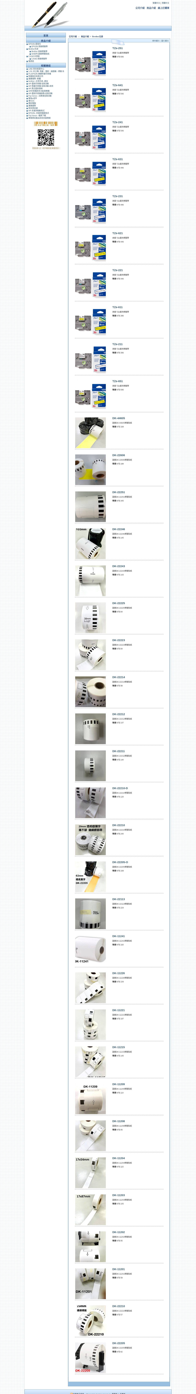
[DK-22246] (90, 558)
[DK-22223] (90, 669)
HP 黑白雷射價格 (35, 89)
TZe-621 (117, 233)
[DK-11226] (90, 1002)
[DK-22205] (90, 1372)
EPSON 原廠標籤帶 (40, 46)
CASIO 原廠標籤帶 (39, 59)
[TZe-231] (90, 225)
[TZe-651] (90, 410)
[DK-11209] (90, 1113)
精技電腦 (32, 103)
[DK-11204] (90, 1187)
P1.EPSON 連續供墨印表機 (39, 74)
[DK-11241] (90, 965)
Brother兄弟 (97, 36)
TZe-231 (117, 196)
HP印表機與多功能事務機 (38, 91)
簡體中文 (165, 3)
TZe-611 (117, 307)
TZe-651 (117, 381)
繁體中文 (156, 3)
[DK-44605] (90, 447)
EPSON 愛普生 (34, 44)
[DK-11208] (90, 1150)
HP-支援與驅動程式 (36, 111)
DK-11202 (118, 1232)
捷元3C (31, 101)
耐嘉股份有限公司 (35, 76)
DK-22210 (118, 825)
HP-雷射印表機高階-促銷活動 (40, 93)
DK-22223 (118, 640)
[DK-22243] (90, 595)
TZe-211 (117, 344)
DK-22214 (118, 677)
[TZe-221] (90, 299)
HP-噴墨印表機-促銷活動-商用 (40, 86)
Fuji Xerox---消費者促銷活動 (40, 96)
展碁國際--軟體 (34, 79)
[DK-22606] (90, 484)
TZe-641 (117, 85)
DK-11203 (118, 1195)
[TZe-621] (90, 262)
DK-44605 (118, 418)
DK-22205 (118, 1343)
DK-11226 (118, 973)
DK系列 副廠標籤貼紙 (40, 54)
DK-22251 (118, 492)
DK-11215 (118, 1047)
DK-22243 (118, 566)
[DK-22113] (90, 928)
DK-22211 (118, 751)
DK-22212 (118, 714)
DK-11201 (118, 1269)
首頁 (45, 35)
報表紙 (31, 61)
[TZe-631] (90, 188)
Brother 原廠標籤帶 (39, 51)
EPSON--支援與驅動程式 (38, 113)
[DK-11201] (90, 1298)
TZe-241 (117, 122)
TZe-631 (117, 159)
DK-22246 (118, 529)
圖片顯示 (165, 41)
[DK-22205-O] (90, 891)
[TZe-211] (90, 373)
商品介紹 (151, 8)
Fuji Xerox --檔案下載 (37, 116)
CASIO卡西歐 (34, 56)
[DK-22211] (90, 780)
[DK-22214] (90, 706)
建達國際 (32, 106)
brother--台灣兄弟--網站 (38, 81)
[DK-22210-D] (90, 817)
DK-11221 (118, 1010)
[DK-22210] (90, 854)
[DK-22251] (90, 521)
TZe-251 (117, 48)
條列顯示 (156, 41)
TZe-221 (117, 270)
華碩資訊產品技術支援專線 (39, 118)
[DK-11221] (90, 1039)
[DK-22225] (90, 632)
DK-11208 (118, 1121)
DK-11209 (118, 1084)
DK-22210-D (120, 788)
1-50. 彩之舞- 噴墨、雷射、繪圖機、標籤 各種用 (46, 71)
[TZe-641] (90, 114)
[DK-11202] (90, 1261)
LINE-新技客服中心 (36, 69)
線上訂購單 (163, 8)
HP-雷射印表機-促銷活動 (38, 84)
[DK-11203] (90, 1224)
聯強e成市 (32, 98)
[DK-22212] (90, 743)
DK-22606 (118, 455)
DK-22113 (118, 899)
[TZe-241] (90, 151)
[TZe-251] (90, 77)
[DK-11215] (90, 1076)
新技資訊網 (33, 108)
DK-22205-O (120, 862)
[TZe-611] (90, 336)
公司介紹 (140, 8)
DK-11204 (118, 1158)
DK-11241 (118, 936)
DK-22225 (118, 603)
